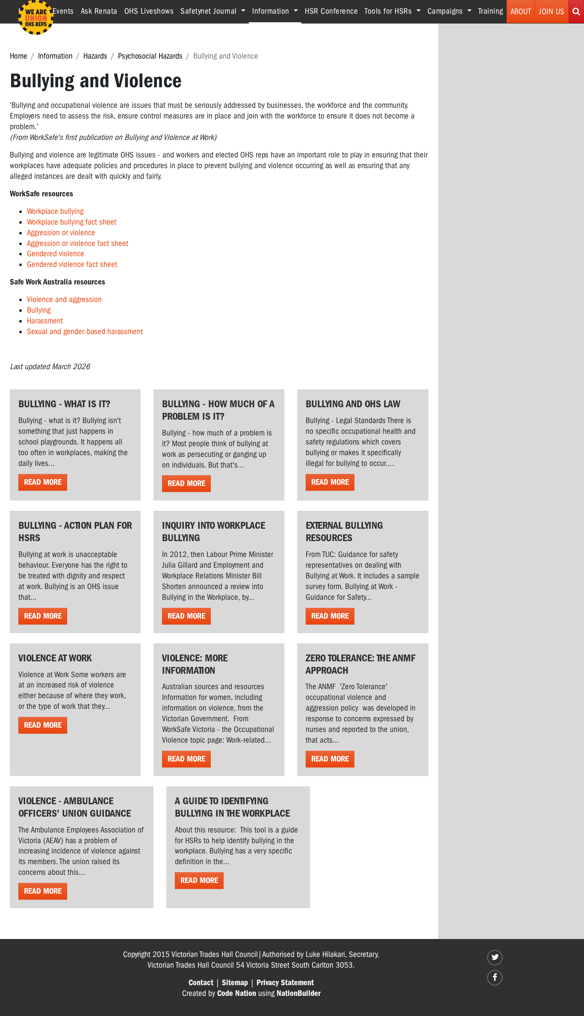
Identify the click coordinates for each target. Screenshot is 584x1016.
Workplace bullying (55, 211)
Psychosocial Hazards (150, 56)
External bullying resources (344, 531)
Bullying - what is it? (64, 404)
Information (55, 56)
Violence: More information (194, 664)
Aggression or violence (61, 232)
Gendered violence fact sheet (72, 264)
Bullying (38, 310)
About (520, 11)
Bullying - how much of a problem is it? (218, 410)
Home (18, 56)
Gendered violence (55, 253)
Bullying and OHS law (353, 404)
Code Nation (236, 993)
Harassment (45, 321)
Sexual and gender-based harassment (85, 331)
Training (490, 11)
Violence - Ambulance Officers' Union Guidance (74, 807)
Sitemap (235, 982)
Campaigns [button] (446, 11)
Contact (201, 982)
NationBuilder (299, 993)
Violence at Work (55, 658)
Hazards (95, 56)
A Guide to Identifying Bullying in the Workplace (232, 807)
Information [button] (276, 11)
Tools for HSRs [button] (389, 11)
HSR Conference (331, 11)
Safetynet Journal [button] (209, 11)
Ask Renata (99, 11)
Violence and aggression (64, 299)
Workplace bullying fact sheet (71, 222)
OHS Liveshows (149, 11)
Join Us (552, 11)
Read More (43, 482)
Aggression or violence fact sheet (77, 243)
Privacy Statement (285, 982)
